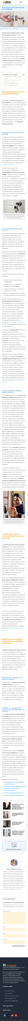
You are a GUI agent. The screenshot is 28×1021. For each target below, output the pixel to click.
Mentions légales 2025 (10, 998)
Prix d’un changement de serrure (13, 793)
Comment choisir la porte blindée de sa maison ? (18, 814)
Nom (4, 927)
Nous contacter (8, 993)
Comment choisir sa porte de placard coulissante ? (18, 823)
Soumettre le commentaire (19, 946)
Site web (5, 939)
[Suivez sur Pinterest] (16, 1015)
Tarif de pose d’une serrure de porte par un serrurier (11, 81)
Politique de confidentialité (11, 1001)
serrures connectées (8, 165)
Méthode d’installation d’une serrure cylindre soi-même (11, 84)
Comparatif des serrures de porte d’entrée (12, 77)
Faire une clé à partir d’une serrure (14, 795)
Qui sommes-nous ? (9, 991)
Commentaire (7, 911)
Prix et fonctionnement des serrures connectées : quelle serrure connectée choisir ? (14, 788)
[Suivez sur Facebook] (5, 1015)
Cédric (3, 28)
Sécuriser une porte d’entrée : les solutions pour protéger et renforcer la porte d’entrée (18, 806)
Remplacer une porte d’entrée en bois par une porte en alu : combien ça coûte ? (18, 832)
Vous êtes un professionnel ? (12, 996)
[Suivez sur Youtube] (12, 1015)
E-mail (5, 933)
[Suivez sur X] (8, 1015)
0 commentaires (14, 28)
